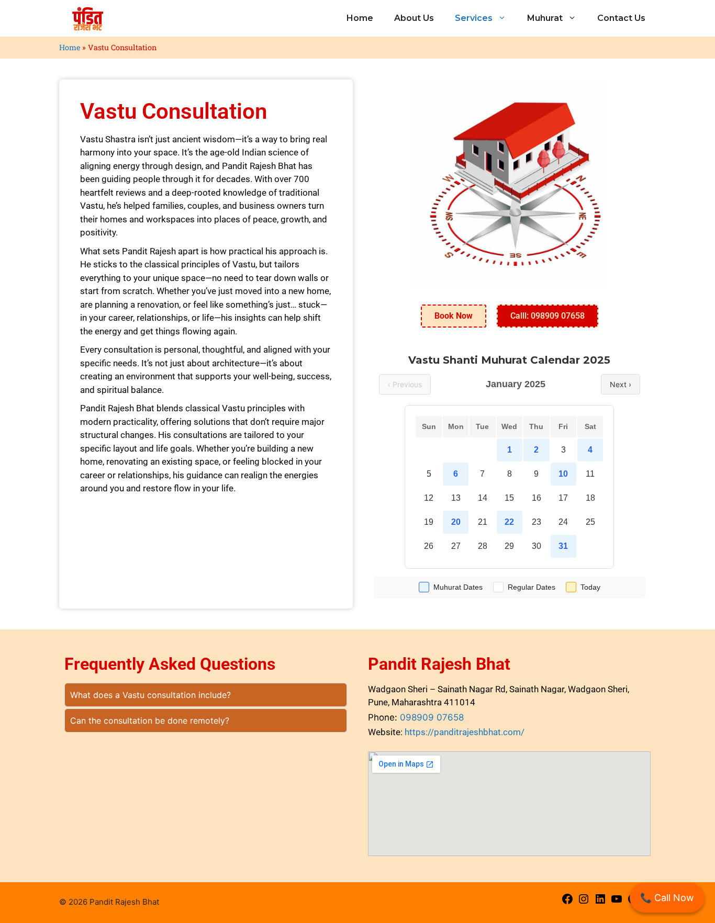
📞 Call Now (667, 897)
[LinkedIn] (600, 902)
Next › (620, 384)
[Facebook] (567, 902)
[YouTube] (616, 902)
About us (414, 18)
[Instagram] (583, 902)
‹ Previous (405, 384)
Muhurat (545, 18)
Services (474, 18)
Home (360, 18)
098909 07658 (432, 717)
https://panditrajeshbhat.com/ (464, 732)
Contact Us (621, 18)
